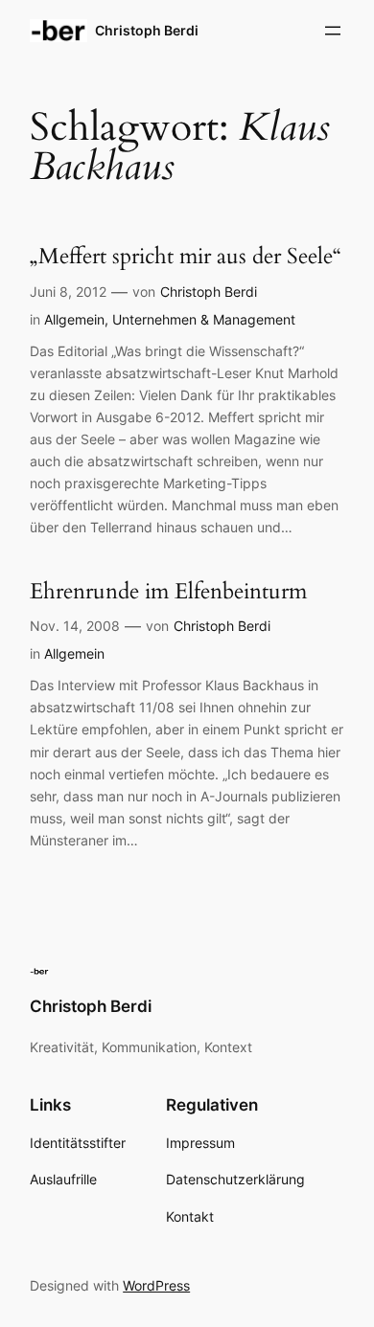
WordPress (156, 1285)
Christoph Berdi (147, 30)
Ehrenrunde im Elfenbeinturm (168, 591)
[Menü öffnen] (332, 30)
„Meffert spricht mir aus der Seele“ (185, 256)
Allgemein (74, 319)
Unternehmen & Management (203, 319)
